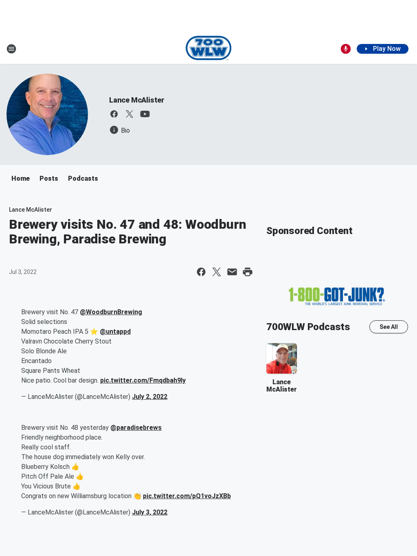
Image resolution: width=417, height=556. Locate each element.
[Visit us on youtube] (145, 114)
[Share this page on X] (216, 272)
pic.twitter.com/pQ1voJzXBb (187, 496)
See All (389, 327)
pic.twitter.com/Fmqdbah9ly (143, 380)
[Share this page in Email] (232, 272)
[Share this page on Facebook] (201, 272)
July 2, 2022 (149, 397)
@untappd (115, 331)
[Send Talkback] (346, 49)
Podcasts (83, 178)
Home (20, 178)
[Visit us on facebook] (114, 114)
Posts (49, 178)
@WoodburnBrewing (111, 312)
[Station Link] (209, 49)
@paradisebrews (136, 427)
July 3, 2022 (149, 512)
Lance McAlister (137, 100)
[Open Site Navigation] (11, 49)
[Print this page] (247, 272)
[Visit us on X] (129, 114)
